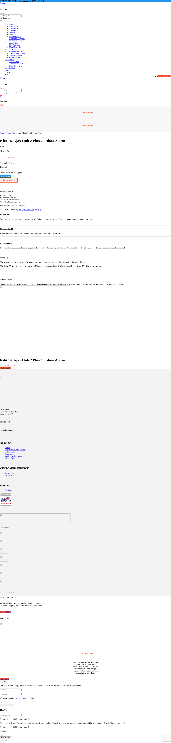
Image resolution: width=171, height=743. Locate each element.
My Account (9, 473)
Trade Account (10, 475)
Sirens (11, 35)
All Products (13, 28)
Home (2, 133)
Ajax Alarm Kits (28, 210)
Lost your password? (21, 708)
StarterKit (12, 32)
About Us (8, 454)
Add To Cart (4, 679)
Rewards (8, 74)
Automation (13, 43)
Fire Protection (14, 45)
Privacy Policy (10, 458)
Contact (7, 448)
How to (7, 72)
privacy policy (121, 741)
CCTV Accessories (16, 58)
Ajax (10, 133)
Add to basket (5, 176)
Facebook (8, 490)
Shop (6, 133)
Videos (7, 70)
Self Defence (9, 60)
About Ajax (13, 26)
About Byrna (14, 62)
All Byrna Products (16, 64)
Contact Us (164, 76)
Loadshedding (10, 68)
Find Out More (5, 612)
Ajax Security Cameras (13, 51)
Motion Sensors (15, 37)
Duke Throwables (16, 66)
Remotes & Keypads (17, 39)
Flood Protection (15, 47)
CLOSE (3, 681)
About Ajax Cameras (17, 53)
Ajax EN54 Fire (11, 49)
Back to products (9, 180)
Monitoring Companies (13, 456)
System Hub (13, 30)
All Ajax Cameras (15, 55)
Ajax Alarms (9, 24)
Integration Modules (16, 41)
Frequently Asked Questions (15, 450)
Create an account (7, 715)
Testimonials (9, 452)
